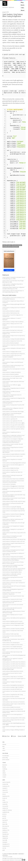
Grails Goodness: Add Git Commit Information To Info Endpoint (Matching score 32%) (13, 291)
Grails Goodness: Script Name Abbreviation (12, 580)
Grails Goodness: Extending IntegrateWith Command (14, 462)
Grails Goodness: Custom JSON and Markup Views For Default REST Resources (13, 298)
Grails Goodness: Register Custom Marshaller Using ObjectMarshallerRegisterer (13, 495)
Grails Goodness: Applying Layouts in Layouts (12, 621)
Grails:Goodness (17, 245)
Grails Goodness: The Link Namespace (11, 642)
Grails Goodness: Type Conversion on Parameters (13, 702)
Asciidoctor (4, 786)
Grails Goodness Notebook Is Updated (10, 311)
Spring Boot (5, 844)
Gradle (4, 802)
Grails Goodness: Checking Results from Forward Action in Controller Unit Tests (13, 550)
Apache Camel (5, 782)
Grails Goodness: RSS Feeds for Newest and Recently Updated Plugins (12, 668)
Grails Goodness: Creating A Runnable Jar (11, 372)
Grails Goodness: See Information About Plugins (13, 411)
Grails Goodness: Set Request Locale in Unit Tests (13, 541)
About (22, 10)
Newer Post (21, 736)
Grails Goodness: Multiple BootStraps (10, 468)
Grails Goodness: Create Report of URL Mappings (13, 508)
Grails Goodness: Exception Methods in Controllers (13, 454)
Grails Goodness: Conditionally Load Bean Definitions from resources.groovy (11, 574)
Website (4, 744)
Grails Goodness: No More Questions (10, 696)
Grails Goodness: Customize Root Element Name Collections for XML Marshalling (13, 481)
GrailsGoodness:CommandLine (10, 246)
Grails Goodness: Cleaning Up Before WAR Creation (13, 717)
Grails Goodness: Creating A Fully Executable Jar (12, 321)
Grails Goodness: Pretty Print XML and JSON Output (13, 501)
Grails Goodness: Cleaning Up (9, 484)
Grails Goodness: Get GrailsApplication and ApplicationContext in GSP (12, 602)
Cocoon (4, 792)
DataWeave (5, 796)
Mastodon (4, 765)
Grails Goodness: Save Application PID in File (12, 421)
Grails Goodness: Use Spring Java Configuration (12, 438)
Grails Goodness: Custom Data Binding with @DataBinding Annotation (11, 414)
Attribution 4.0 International (15, 860)
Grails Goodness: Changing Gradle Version (11, 351)
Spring (3, 842)
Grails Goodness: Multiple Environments (11, 707)
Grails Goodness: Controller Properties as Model (13, 628)
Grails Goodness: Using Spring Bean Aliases (12, 572)
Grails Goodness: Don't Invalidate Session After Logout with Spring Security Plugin (12, 566)
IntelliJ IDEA (4, 812)
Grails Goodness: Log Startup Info (9, 419)
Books (22, 5)
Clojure (4, 790)
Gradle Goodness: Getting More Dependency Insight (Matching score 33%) (12, 284)
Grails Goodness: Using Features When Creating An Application (12, 15)
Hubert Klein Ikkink (18, 858)
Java (3, 818)
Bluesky (4, 767)
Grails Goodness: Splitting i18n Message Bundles (13, 623)
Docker (4, 798)
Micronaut (4, 826)
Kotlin (3, 822)
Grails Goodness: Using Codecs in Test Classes (12, 676)
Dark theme (5, 7)
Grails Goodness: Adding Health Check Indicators (13, 417)
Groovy (4, 806)
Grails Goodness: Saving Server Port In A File (12, 341)
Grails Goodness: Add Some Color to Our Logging (13, 423)
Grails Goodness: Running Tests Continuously (12, 330)
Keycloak (4, 820)
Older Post (6, 736)
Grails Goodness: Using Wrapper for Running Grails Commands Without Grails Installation (13, 559)
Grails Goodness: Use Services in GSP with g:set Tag (13, 539)
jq (2, 850)
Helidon (4, 808)
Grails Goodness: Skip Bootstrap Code (10, 313)
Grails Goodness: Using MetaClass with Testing (12, 694)
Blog (22, 2)
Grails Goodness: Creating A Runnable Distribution (13, 339)
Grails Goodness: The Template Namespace (12, 646)
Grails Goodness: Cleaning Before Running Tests (13, 685)
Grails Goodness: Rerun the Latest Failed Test (12, 709)
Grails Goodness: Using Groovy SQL (10, 470)
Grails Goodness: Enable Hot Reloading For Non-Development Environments (13, 366)
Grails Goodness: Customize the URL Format (12, 599)
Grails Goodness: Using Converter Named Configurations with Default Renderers (11, 441)
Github (4, 773)
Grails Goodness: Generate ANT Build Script (12, 689)
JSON (3, 816)
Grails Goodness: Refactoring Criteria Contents (12, 671)
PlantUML (4, 834)
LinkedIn (4, 775)
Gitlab (3, 771)
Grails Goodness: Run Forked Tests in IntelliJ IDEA (13, 478)
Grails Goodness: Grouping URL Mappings (11, 506)
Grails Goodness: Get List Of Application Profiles (13, 376)
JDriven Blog (5, 757)
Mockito (4, 828)
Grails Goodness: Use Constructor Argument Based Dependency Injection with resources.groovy (13, 569)
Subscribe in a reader (7, 856)
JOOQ (3, 814)
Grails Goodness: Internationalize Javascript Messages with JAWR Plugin (12, 608)
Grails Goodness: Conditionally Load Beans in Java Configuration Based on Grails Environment (13, 436)
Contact (4, 777)
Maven (3, 824)
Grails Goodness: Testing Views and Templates (12, 556)
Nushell (4, 832)
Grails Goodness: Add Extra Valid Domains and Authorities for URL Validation (12, 520)
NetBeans (4, 830)
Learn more (9, 270)
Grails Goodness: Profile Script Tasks (10, 634)
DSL (3, 794)
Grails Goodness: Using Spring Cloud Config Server (13, 353)
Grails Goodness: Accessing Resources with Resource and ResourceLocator (12, 536)
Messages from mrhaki (7, 858)
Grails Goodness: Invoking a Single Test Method (12, 687)
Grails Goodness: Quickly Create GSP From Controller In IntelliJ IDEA (11, 356)
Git (3, 800)
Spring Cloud (5, 846)
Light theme (11, 7)
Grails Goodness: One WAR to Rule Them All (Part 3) (13, 662)
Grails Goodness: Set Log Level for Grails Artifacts (13, 425)
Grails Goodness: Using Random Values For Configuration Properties (12, 395)
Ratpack (4, 836)
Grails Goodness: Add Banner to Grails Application (13, 427)
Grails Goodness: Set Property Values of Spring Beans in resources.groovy (12, 562)
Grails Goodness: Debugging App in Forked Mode (13, 486)
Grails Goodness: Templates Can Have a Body (12, 644)
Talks (3, 748)
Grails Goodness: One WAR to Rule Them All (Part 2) (13, 664)
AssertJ (3, 788)
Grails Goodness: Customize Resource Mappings (13, 514)
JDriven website (5, 759)
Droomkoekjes (5, 755)
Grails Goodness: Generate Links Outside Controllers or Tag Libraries (11, 593)
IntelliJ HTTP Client (6, 810)
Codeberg (4, 769)
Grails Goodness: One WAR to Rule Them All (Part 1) (13, 666)
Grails (4, 245)
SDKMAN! (4, 838)
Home (14, 736)
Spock (3, 840)
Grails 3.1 (9, 245)
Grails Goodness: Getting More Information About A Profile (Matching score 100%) (13, 278)
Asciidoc (4, 784)
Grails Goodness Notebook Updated (10, 343)
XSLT (3, 848)
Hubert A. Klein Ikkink (12, 853)
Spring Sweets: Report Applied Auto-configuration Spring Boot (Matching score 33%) (13, 288)
